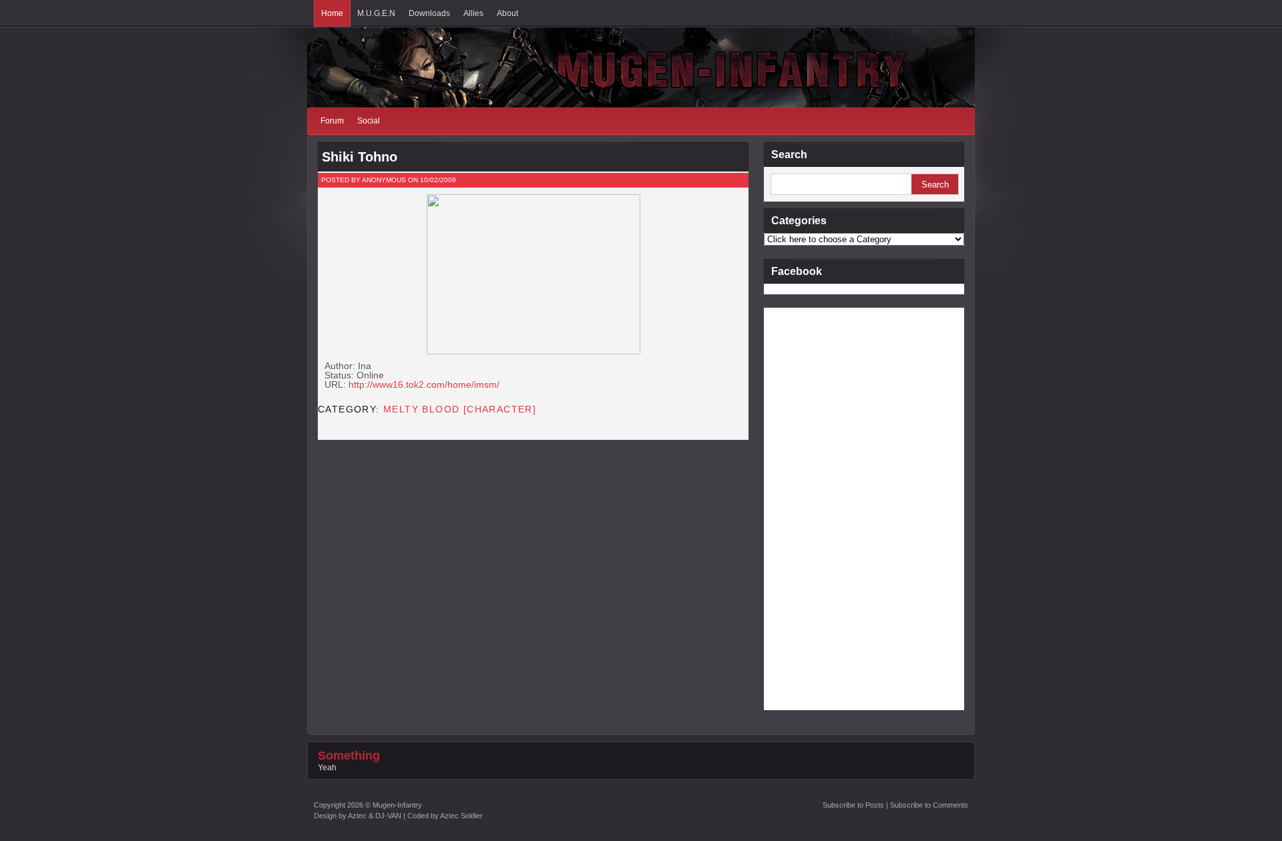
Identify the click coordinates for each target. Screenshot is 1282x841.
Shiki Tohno (359, 157)
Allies (473, 13)
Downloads (429, 13)
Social (368, 120)
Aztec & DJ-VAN (374, 816)
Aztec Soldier (461, 816)
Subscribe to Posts (853, 805)
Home (332, 13)
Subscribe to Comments (929, 805)
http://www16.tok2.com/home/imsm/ (424, 384)
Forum (332, 120)
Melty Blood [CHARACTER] (459, 409)
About (507, 13)
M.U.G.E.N (376, 13)
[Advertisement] (817, 508)
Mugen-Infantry (397, 805)
